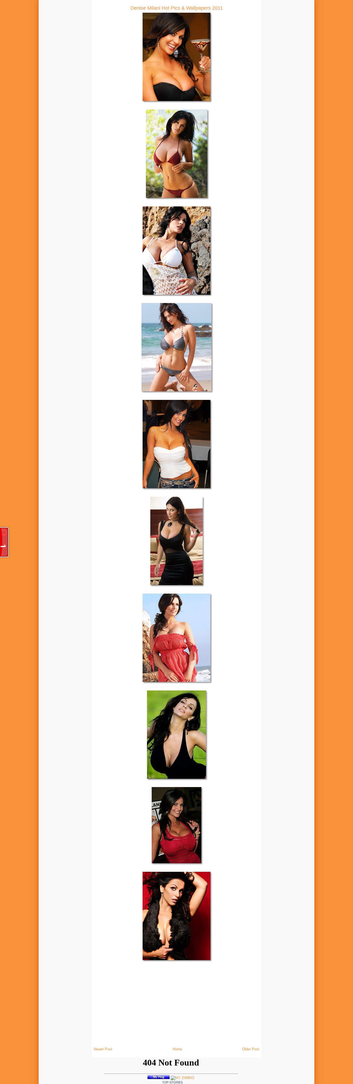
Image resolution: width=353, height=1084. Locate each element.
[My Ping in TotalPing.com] (159, 1078)
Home (177, 1049)
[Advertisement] (71, 83)
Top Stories (172, 1082)
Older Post (250, 1049)
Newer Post (103, 1049)
